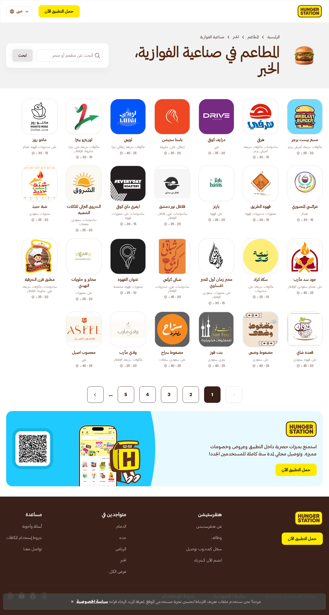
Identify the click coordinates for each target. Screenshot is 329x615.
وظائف (216, 538)
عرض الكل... (116, 572)
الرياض (120, 549)
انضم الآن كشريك (208, 560)
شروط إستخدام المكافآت (24, 538)
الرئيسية (273, 37)
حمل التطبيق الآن (59, 11)
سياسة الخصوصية (92, 602)
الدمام (121, 526)
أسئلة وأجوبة (32, 526)
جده (122, 538)
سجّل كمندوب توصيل (204, 549)
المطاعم (253, 37)
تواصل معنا (32, 549)
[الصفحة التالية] (95, 394)
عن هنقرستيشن (209, 526)
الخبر (236, 37)
